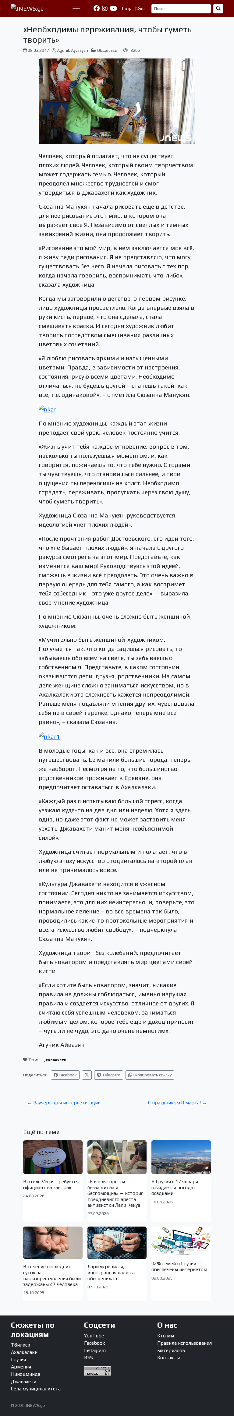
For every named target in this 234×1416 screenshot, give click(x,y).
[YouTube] (113, 8)
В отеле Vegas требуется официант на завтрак (51, 1184)
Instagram (95, 1350)
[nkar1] (49, 735)
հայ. (126, 8)
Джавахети (55, 1060)
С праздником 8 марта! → (177, 1103)
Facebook (67, 1074)
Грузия (18, 1359)
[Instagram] (105, 8)
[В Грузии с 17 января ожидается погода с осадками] (181, 1157)
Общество (107, 50)
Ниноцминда (25, 1374)
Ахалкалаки (24, 1352)
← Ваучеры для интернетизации (64, 1103)
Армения (21, 1367)
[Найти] (218, 8)
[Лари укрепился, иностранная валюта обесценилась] (117, 1243)
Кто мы (165, 1336)
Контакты (168, 1358)
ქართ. (139, 8)
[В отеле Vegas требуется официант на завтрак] (53, 1157)
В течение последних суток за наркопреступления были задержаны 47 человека (52, 1275)
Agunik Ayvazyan (72, 50)
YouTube (94, 1336)
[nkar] (47, 408)
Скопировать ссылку (152, 1074)
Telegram (110, 1074)
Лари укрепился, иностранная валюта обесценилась (111, 1272)
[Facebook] (97, 8)
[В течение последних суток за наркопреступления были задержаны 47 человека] (53, 1243)
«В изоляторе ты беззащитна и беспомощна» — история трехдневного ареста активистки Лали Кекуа (115, 1193)
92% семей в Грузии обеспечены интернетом (179, 1266)
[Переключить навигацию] (76, 8)
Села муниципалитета (36, 1389)
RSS (88, 1358)
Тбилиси (20, 1345)
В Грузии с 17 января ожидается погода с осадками (174, 1187)
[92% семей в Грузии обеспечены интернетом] (181, 1241)
